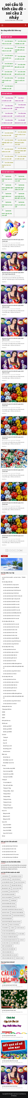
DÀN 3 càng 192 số (14, 891)
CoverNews (21, 1093)
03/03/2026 (18, 243)
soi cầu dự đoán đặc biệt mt (10, 655)
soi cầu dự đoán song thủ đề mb (11, 638)
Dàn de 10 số (16, 897)
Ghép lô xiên (4, 924)
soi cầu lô (21, 939)
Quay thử (4, 821)
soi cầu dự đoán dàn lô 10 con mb (11, 615)
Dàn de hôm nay (5, 900)
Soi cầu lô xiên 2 (5, 942)
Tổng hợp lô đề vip (6, 709)
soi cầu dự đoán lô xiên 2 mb (10, 629)
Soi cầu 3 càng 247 (20, 927)
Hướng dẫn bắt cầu (7, 706)
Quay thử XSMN (7, 827)
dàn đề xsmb (13, 900)
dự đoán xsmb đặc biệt (7, 918)
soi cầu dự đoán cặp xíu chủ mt (11, 652)
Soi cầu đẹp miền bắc (7, 581)
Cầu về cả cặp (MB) (8, 771)
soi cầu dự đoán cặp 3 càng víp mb (11, 598)
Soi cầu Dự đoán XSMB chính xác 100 (9, 939)
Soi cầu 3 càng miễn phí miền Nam (9, 933)
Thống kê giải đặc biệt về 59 (8, 958)
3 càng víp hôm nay (16, 879)
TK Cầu (4, 765)
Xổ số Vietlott (6, 751)
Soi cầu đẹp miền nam (7, 676)
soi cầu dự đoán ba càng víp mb (11, 584)
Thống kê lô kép (7, 799)
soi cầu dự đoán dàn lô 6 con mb (11, 624)
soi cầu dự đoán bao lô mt (9, 649)
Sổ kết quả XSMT (7, 726)
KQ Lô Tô (4, 810)
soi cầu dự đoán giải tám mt (10, 657)
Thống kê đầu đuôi (8, 807)
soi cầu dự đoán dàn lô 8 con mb (11, 627)
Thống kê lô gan (7, 805)
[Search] (25, 25)
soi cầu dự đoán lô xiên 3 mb (10, 632)
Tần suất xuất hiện (8, 785)
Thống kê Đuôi (6, 793)
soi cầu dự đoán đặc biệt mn (10, 685)
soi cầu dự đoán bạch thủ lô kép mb (12, 590)
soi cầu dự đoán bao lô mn (9, 679)
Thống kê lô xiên (7, 802)
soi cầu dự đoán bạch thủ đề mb (11, 587)
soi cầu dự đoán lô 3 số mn (9, 690)
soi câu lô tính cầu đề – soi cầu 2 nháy (14, 11)
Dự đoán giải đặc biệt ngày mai (8, 906)
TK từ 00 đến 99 (7, 782)
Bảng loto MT (6, 816)
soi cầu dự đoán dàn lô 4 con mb (11, 618)
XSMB (3, 712)
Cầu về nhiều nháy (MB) (9, 768)
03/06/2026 (18, 986)
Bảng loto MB (6, 813)
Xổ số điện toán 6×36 (8, 762)
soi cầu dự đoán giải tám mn (10, 687)
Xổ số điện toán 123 (8, 760)
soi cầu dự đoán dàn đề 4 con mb (11, 601)
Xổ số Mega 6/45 (7, 748)
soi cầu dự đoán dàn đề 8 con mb (11, 607)
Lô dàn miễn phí (5, 927)
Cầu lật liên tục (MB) (8, 774)
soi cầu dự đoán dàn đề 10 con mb (11, 610)
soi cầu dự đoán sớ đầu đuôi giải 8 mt (12, 663)
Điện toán (4, 754)
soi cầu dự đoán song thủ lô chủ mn (12, 700)
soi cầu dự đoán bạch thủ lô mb (11, 593)
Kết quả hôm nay (6, 720)
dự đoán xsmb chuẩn (6, 915)
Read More (4, 248)
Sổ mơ (3, 836)
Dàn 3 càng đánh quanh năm (8, 894)
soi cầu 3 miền (21, 933)
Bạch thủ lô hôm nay (20, 882)
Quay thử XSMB (7, 830)
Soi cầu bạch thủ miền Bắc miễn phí (9, 936)
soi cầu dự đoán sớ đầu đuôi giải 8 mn (12, 693)
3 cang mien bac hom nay (16, 876)
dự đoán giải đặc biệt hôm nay (8, 903)
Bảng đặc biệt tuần (6, 888)
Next (21, 550)
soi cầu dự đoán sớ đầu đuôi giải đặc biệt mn (13, 697)
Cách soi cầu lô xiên (16, 888)
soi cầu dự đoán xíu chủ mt (9, 673)
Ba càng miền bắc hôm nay (7, 882)
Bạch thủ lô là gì (5, 885)
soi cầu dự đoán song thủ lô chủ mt (12, 670)
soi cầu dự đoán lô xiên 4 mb (10, 635)
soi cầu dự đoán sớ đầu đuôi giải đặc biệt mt (13, 667)
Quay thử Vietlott (7, 833)
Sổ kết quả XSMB (7, 731)
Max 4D (5, 740)
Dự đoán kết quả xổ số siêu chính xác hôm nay (12, 909)
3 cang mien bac (5, 876)
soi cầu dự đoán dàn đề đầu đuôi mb (12, 612)
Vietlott (4, 734)
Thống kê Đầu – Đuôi (8, 791)
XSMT (3, 717)
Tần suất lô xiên (19, 958)
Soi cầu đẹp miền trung (8, 646)
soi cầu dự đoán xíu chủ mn (10, 703)
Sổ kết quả (4, 723)
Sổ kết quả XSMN (7, 729)
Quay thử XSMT (7, 824)
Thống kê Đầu (6, 796)
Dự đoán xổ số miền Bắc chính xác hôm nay (11, 921)
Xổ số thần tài (6, 757)
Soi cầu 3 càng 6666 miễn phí (8, 930)
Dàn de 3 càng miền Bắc (7, 897)
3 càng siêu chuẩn (6, 879)
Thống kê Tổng (7, 788)
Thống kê (5, 737)
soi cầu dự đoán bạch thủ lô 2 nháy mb (12, 596)
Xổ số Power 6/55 (7, 745)
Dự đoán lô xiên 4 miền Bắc (17, 912)
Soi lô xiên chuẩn (14, 942)
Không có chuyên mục (14, 924)
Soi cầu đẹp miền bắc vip (8, 621)
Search (4, 556)
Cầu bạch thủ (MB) (7, 776)
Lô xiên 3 (12, 927)
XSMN (3, 714)
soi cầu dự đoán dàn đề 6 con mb (11, 604)
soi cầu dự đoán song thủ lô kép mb (12, 641)
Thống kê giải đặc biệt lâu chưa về (9, 955)
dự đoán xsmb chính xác (18, 915)
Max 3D (5, 743)
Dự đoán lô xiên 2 (6, 912)
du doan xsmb (5, 891)
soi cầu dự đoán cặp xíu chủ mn (11, 682)
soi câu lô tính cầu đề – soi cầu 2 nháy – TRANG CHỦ (13, 578)
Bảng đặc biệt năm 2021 (16, 885)
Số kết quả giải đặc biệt (7, 945)
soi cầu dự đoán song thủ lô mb (11, 643)
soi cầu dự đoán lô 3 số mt (9, 660)
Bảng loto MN (6, 819)
